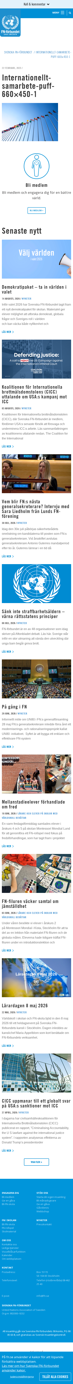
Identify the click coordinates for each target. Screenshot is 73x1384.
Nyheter (41, 1220)
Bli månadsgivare (46, 1200)
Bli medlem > (36, 210)
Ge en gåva (8, 1200)
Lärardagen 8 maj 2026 (25, 1005)
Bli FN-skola (8, 1204)
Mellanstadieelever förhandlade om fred (33, 804)
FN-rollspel (8, 1228)
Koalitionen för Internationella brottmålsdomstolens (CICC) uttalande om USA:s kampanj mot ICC (34, 394)
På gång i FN (14, 707)
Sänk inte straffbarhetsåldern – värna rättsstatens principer (33, 613)
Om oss (6, 1240)
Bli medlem (8, 1197)
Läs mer (6, 332)
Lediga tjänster (10, 1248)
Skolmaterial (9, 1231)
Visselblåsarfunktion (13, 1251)
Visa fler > (36, 1161)
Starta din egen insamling (50, 1197)
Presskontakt (44, 1224)
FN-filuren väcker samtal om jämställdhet (30, 903)
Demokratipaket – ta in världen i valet (34, 289)
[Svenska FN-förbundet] (10, 22)
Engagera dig (10, 1193)
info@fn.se (42, 1296)
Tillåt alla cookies (55, 1376)
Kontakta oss (9, 1244)
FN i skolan (9, 1220)
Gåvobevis (42, 1207)
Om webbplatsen (11, 1258)
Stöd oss (42, 1193)
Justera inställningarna (22, 1376)
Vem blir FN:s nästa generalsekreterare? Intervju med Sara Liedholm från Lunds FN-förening (35, 509)
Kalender (7, 1255)
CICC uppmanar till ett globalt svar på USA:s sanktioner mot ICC (36, 1103)
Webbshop (42, 1211)
